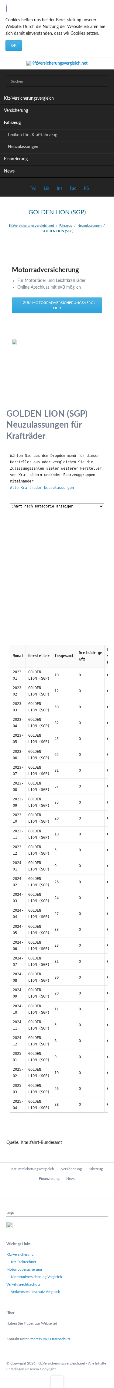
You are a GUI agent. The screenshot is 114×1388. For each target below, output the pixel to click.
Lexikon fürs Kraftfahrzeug (32, 135)
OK (13, 45)
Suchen (102, 81)
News (9, 171)
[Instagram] (70, 1191)
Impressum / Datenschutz (49, 1339)
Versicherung (16, 111)
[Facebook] (44, 1191)
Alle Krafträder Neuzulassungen (42, 488)
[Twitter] (57, 1191)
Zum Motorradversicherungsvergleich (58, 305)
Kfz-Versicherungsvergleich (29, 98)
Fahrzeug (12, 123)
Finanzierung (16, 159)
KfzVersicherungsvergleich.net (31, 225)
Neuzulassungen (23, 147)
